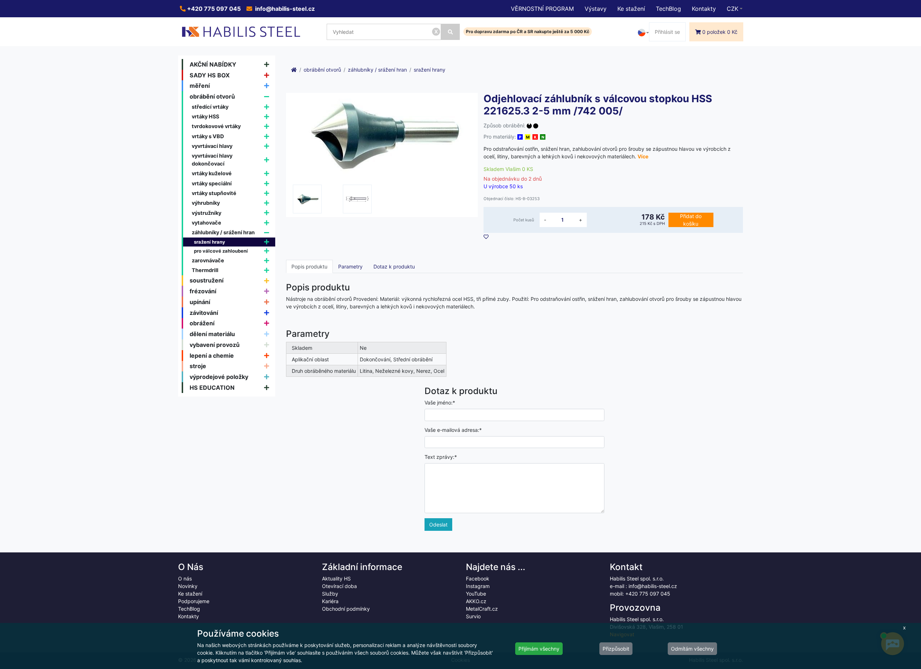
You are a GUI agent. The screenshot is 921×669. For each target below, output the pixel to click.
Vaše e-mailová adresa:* (453, 430)
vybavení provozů (215, 344)
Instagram (478, 586)
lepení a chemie (212, 355)
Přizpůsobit (616, 649)
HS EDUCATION (212, 387)
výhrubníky (206, 203)
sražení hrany (209, 242)
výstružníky (206, 213)
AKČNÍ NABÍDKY (213, 64)
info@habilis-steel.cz (284, 8)
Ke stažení (631, 8)
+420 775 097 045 (213, 8)
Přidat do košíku (691, 220)
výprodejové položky (219, 376)
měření (200, 85)
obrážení (202, 323)
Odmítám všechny (692, 649)
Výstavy (596, 8)
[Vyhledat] (450, 32)
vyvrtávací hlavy (212, 146)
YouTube (476, 594)
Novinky (188, 586)
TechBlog (668, 8)
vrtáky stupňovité (214, 193)
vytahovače (206, 223)
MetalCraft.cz (482, 609)
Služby (330, 594)
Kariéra (330, 601)
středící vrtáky (210, 107)
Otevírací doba (339, 586)
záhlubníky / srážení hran (223, 232)
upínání (200, 302)
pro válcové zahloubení (221, 251)
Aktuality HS (336, 578)
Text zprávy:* (441, 457)
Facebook (477, 578)
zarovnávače (208, 260)
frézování (203, 291)
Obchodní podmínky (346, 609)
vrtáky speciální (212, 183)
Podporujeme (193, 601)
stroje (198, 366)
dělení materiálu (212, 334)
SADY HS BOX (210, 75)
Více (643, 156)
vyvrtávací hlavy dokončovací (212, 160)
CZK (732, 8)
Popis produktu (309, 266)
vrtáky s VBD (208, 136)
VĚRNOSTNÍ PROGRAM (542, 8)
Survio (473, 616)
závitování (204, 312)
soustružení (206, 280)
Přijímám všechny (538, 649)
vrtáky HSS (205, 116)
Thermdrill (205, 270)
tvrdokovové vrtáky (216, 126)
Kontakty (704, 8)
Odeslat (438, 524)
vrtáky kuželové (212, 173)
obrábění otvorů (212, 96)
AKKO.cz (476, 601)
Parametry (350, 266)
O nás (185, 578)
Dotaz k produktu (394, 266)
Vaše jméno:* (440, 402)
